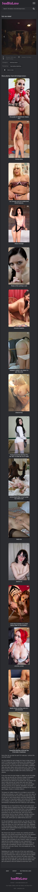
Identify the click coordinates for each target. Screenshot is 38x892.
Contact (14, 871)
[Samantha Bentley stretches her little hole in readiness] (19, 730)
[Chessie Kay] (19, 392)
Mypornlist (19, 873)
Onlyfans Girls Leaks (25, 871)
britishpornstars (14, 62)
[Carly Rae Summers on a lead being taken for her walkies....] (19, 603)
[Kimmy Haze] (19, 139)
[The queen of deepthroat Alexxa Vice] (19, 97)
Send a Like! (10, 70)
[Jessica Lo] (19, 561)
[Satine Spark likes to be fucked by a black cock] (19, 477)
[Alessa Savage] (19, 223)
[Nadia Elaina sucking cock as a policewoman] (19, 688)
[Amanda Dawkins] (19, 308)
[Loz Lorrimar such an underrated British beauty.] (19, 181)
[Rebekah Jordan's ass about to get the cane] (19, 350)
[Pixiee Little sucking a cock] (19, 266)
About (7, 871)
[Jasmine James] (19, 646)
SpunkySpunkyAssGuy (15, 66)
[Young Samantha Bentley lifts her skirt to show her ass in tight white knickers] (19, 434)
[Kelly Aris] (19, 519)
